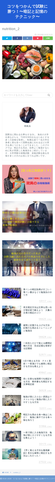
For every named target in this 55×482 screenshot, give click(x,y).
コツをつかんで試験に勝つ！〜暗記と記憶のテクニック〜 (27, 11)
